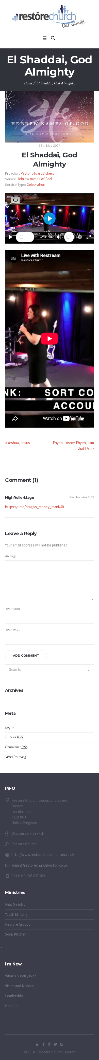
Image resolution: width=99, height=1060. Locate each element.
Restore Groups (17, 924)
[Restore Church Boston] (49, 16)
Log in (9, 727)
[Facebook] (43, 1044)
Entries (14, 737)
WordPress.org (15, 757)
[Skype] (61, 1044)
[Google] (49, 1044)
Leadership (14, 995)
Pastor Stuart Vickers (37, 173)
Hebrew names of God (34, 178)
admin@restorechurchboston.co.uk (39, 865)
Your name (12, 608)
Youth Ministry (16, 914)
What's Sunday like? (20, 976)
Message (10, 556)
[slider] (25, 237)
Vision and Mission (19, 985)
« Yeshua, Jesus (17, 442)
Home (28, 83)
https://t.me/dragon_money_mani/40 (34, 506)
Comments (16, 747)
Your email (12, 629)
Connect (12, 1005)
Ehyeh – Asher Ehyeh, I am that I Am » (73, 445)
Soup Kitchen (15, 934)
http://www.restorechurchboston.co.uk (42, 854)
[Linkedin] (37, 1044)
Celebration (36, 184)
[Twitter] (55, 1044)
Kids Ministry (15, 904)
